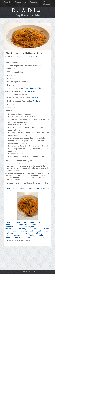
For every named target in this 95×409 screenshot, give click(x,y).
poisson (17, 235)
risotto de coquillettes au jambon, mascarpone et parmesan (27, 189)
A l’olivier (36, 101)
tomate (27, 226)
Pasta (16, 240)
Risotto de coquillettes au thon (24, 53)
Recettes (33, 2)
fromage (14, 233)
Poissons (21, 240)
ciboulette (21, 228)
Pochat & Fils (35, 88)
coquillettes (23, 224)
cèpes (15, 230)
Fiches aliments (46, 3)
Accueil (7, 2)
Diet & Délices (27, 9)
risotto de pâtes (24, 222)
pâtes (17, 237)
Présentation (20, 2)
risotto (7, 222)
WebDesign (25, 272)
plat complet (36, 230)
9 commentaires (32, 56)
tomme (34, 228)
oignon (23, 230)
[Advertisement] (27, 261)
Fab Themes (30, 272)
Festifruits (31, 91)
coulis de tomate (31, 237)
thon (34, 224)
